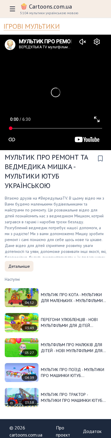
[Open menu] (12, 9)
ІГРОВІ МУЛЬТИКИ (32, 26)
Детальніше (19, 266)
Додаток (92, 431)
